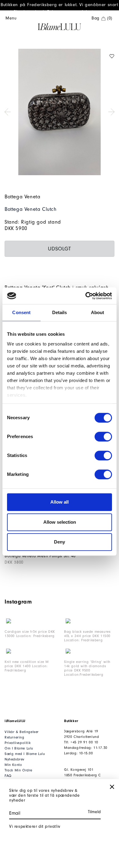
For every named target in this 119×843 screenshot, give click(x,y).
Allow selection (59, 522)
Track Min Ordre (18, 770)
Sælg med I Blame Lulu (25, 754)
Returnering (14, 737)
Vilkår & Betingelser (22, 732)
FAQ (8, 776)
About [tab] (97, 312)
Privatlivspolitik (18, 743)
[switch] (103, 436)
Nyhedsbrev (14, 759)
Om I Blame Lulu (19, 748)
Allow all (59, 502)
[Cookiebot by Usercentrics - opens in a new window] (85, 296)
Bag (102, 18)
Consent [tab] (21, 312)
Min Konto (13, 765)
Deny (59, 541)
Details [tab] (59, 312)
